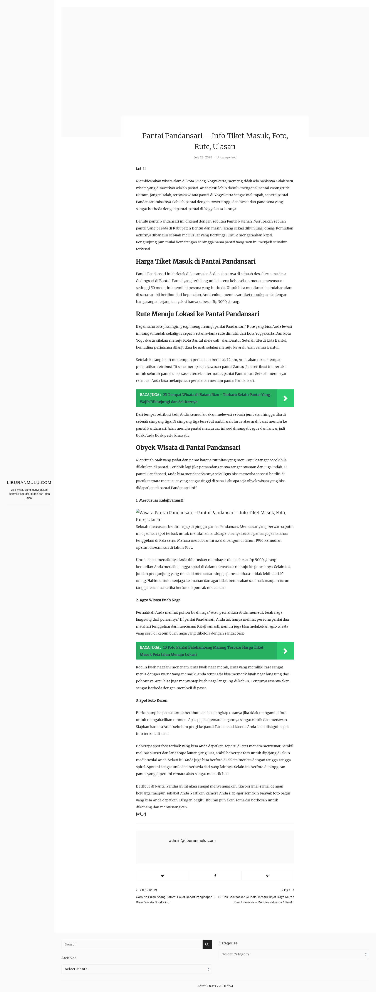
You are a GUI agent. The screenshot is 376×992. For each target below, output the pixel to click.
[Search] (207, 944)
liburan (212, 800)
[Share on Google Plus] (268, 875)
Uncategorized (227, 157)
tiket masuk (252, 294)
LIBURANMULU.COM (29, 482)
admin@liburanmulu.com (192, 840)
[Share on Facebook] (215, 875)
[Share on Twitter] (162, 875)
